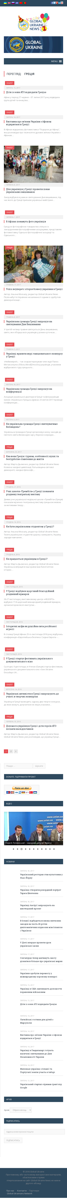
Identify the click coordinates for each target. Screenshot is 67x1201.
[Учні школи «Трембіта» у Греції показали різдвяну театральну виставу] (33, 483)
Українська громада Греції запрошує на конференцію (29, 390)
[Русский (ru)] (13, 3)
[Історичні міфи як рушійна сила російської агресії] (33, 618)
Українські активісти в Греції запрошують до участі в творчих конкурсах (32, 695)
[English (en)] (9, 3)
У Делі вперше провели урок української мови (35, 944)
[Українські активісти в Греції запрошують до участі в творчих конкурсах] (33, 686)
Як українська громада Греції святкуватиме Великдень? (32, 425)
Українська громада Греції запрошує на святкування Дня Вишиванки (29, 323)
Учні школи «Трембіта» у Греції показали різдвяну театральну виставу (30, 493)
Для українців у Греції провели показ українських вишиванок (28, 190)
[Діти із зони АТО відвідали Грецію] (33, 84)
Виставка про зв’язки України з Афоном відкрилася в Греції (28, 123)
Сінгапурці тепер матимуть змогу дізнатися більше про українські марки (41, 959)
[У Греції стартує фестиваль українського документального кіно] (33, 650)
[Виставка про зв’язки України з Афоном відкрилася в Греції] (33, 113)
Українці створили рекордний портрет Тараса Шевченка (40, 891)
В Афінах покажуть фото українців (26, 221)
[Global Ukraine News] (33, 22)
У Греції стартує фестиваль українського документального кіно (29, 660)
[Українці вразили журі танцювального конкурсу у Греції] (33, 346)
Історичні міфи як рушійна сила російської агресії (31, 628)
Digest (10, 83)
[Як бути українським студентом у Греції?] (33, 518)
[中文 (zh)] (20, 3)
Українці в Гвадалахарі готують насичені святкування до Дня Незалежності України (37, 1053)
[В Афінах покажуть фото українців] (33, 213)
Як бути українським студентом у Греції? (30, 526)
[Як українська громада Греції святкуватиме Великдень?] (33, 416)
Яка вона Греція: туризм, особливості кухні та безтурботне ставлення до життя (32, 458)
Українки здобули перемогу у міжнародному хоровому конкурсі (38, 975)
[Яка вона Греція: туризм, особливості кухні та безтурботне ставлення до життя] (33, 448)
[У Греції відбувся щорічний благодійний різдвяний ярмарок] (33, 583)
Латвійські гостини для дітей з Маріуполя (36, 1021)
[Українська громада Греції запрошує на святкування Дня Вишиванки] (33, 313)
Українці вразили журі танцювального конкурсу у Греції (34, 355)
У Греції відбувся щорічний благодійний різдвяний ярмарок (30, 592)
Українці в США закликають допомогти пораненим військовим (41, 990)
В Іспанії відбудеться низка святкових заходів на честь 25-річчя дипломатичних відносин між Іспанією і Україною (41, 925)
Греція (9, 247)
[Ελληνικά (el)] (17, 3)
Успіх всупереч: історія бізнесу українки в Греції (34, 289)
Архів (6, 1110)
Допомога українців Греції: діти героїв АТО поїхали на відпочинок (31, 727)
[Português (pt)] (24, 3)
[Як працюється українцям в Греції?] (33, 551)
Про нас (10, 1190)
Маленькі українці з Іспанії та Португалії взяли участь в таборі (37, 1070)
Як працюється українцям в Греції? (27, 558)
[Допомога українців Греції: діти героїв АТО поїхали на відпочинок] (33, 718)
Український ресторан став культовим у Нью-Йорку (41, 876)
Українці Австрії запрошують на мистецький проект (37, 907)
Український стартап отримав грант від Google (41, 1086)
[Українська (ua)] (5, 3)
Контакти (22, 1190)
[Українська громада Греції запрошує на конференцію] (33, 381)
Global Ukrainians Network (19, 1193)
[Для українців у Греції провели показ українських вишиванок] (33, 165)
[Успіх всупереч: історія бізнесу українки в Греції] (33, 265)
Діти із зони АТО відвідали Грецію (26, 92)
